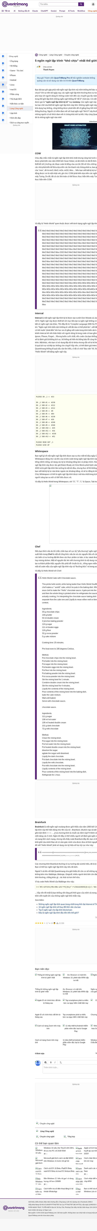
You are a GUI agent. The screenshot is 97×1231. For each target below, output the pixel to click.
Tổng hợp (71, 1137)
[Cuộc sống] (3, 113)
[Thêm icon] (45, 1062)
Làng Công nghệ (55, 55)
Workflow (81, 11)
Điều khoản (39, 1202)
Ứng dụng (62, 1202)
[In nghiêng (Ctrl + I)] (55, 1062)
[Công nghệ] (3, 85)
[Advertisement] (16, 141)
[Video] (3, 106)
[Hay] (42, 923)
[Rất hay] (45, 923)
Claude (35, 11)
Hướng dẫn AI (23, 11)
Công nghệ (43, 55)
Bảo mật (47, 1202)
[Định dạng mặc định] (60, 1062)
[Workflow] (3, 77)
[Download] (3, 99)
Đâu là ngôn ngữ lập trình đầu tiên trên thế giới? (59, 913)
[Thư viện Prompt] (3, 63)
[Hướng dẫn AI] (3, 70)
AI (14, 11)
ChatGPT (44, 11)
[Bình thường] (40, 923)
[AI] (3, 56)
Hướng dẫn (54, 1202)
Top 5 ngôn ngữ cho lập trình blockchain (55, 910)
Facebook (84, 1202)
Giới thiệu (31, 1202)
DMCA (90, 1202)
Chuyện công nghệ (71, 55)
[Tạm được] (38, 923)
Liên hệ (69, 1202)
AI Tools (71, 11)
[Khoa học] (3, 120)
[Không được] (36, 923)
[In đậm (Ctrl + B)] (51, 1062)
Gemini (54, 11)
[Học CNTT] (3, 92)
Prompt (62, 11)
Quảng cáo (76, 1202)
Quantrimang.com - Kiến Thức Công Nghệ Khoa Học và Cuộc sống (16, 4)
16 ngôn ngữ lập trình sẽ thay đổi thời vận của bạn (60, 907)
